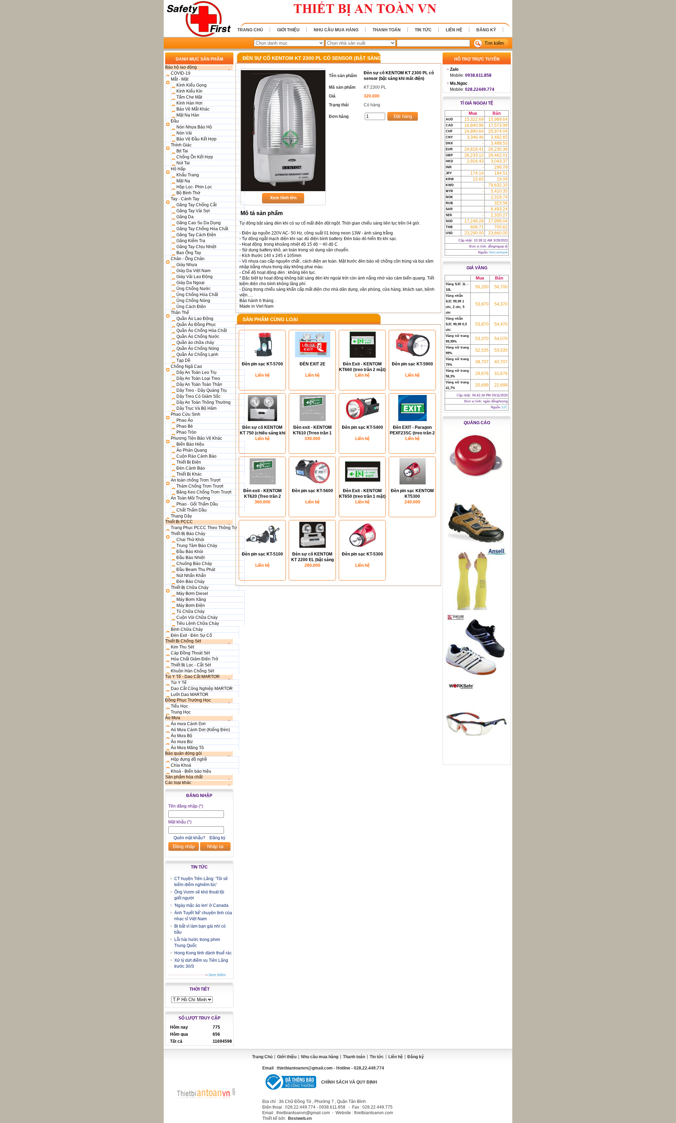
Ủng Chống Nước (193, 288)
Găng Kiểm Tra (190, 240)
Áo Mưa (172, 717)
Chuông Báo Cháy (194, 563)
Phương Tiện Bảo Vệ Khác (196, 438)
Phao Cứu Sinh (185, 414)
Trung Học (181, 712)
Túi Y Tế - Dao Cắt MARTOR (192, 676)
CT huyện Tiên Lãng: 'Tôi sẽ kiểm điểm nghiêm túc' (201, 881)
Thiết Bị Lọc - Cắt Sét (191, 665)
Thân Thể (180, 312)
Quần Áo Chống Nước (197, 336)
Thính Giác (181, 145)
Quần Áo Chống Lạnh (197, 354)
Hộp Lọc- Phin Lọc (194, 186)
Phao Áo (184, 420)
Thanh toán (387, 29)
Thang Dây (181, 516)
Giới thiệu (288, 29)
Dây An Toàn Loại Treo (198, 378)
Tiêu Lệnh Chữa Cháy (197, 623)
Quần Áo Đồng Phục (196, 324)
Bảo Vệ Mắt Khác (192, 109)
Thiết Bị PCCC (179, 521)
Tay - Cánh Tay (185, 198)
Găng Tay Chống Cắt (196, 204)
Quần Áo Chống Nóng (197, 348)
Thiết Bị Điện (188, 462)
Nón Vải (184, 133)
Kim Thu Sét (182, 647)
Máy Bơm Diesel (192, 593)
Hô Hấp (178, 169)
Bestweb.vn (300, 1118)
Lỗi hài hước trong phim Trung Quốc (197, 942)
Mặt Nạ (183, 180)
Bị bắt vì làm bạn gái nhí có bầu (200, 929)
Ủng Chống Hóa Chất (197, 294)
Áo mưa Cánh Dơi (188, 723)
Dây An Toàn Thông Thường (203, 402)
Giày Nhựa (186, 264)
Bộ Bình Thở (188, 192)
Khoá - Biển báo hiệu (191, 771)
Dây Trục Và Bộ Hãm (196, 408)
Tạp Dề (183, 360)
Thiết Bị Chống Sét (183, 641)
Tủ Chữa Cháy (190, 611)
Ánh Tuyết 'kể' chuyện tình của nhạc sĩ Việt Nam (203, 915)
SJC (504, 407)
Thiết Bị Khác (189, 474)
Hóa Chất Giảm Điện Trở (194, 659)
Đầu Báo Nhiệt (190, 557)
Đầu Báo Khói (189, 551)
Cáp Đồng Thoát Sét (190, 653)
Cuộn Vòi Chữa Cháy (197, 617)
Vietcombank (498, 252)
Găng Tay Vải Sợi (193, 210)
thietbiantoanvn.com (373, 1112)
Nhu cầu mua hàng (336, 29)
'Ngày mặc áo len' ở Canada (201, 905)
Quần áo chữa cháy (195, 342)
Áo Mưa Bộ (181, 735)
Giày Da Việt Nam (193, 270)
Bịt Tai (182, 151)
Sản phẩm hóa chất (183, 776)
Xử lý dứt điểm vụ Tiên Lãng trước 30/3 (201, 963)
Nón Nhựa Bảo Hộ (194, 127)
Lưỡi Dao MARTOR (189, 694)
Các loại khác (178, 782)
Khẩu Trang (187, 174)
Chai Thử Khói (190, 539)
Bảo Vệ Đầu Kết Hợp (196, 139)
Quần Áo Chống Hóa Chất (201, 330)
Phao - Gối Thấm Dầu (197, 504)
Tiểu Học (179, 706)
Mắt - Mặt (179, 79)
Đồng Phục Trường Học (188, 700)
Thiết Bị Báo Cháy (188, 533)
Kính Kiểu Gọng (191, 85)
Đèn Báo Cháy (190, 581)
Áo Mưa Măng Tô (187, 747)
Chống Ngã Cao (186, 366)
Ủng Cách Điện (191, 306)
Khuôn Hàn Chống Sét (192, 671)
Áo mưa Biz (182, 741)
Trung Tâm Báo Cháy (196, 545)
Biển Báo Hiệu (190, 444)
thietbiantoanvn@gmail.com (305, 1068)
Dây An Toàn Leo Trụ (196, 372)
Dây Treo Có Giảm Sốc (198, 396)
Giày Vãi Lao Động (194, 276)
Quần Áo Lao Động (194, 318)
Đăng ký (486, 29)
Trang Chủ (250, 29)
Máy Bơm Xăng (191, 599)
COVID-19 (180, 73)
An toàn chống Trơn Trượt (195, 480)
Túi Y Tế (179, 682)
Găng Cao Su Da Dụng (198, 222)
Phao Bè (184, 426)
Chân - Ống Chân (188, 258)
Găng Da (185, 216)
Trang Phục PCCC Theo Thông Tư (204, 527)
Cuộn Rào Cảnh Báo (196, 456)
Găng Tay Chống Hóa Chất (202, 228)
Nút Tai (183, 163)
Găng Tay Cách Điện (196, 234)
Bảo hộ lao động (181, 67)
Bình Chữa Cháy (187, 629)
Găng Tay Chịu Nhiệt (196, 246)
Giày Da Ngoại (190, 282)
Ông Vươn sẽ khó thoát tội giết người (199, 895)
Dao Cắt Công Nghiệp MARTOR (202, 688)
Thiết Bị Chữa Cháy (189, 587)
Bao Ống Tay (188, 252)
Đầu (175, 121)
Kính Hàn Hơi (189, 103)
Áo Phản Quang (191, 450)
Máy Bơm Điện (190, 605)
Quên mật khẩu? (189, 837)
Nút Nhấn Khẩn (191, 575)
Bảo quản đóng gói (183, 753)
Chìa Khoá (181, 765)
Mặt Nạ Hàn (187, 115)
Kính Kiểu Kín (189, 91)
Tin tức (423, 29)
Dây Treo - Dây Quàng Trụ (201, 390)
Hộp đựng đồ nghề (189, 759)
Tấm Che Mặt (189, 97)
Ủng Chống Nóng (193, 300)
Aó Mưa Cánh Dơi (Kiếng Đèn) (200, 729)
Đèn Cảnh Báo (190, 468)
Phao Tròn (186, 432)
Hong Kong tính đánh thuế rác (203, 953)
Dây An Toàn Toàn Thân (199, 384)
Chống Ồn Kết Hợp (194, 157)
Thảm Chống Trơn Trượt (199, 486)
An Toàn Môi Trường (190, 498)
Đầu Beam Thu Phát (195, 569)
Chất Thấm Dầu (191, 510)
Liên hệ (454, 29)
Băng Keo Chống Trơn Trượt (203, 492)
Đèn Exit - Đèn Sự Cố (191, 635)
